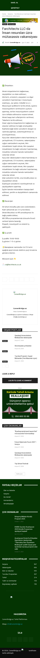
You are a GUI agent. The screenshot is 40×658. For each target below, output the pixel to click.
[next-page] (7, 366)
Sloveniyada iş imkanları (23, 346)
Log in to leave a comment (20, 380)
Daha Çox (19, 474)
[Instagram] (16, 320)
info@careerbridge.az (14, 624)
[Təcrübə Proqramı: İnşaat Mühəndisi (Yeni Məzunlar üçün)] (7, 359)
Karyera (10, 14)
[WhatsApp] (21, 279)
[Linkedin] (27, 279)
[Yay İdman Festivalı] (7, 466)
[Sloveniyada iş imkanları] (7, 348)
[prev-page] (3, 366)
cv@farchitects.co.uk (13, 265)
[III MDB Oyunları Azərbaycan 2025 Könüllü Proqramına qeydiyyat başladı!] (7, 529)
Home (4, 14)
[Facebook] (11, 279)
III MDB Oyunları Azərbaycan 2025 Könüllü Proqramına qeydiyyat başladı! (24, 529)
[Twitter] (16, 279)
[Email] (32, 279)
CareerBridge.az (15, 42)
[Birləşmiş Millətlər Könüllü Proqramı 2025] (7, 519)
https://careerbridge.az (20, 311)
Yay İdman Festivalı (21, 464)
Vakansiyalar (12, 24)
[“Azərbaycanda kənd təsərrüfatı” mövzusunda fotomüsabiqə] (7, 434)
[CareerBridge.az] (3, 42)
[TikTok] (24, 320)
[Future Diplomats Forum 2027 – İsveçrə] (7, 444)
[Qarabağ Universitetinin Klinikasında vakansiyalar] (7, 338)
